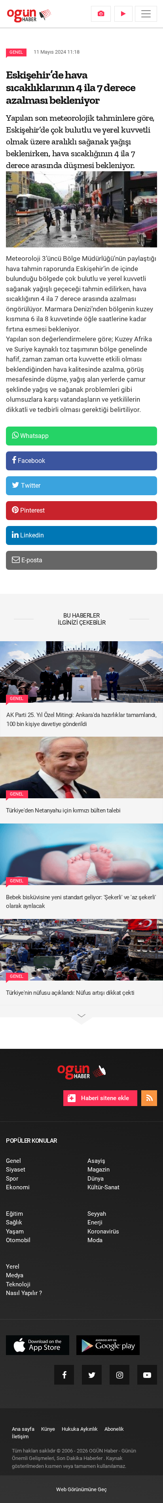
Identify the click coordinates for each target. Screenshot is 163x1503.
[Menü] (146, 14)
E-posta (31, 560)
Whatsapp (34, 436)
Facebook (30, 460)
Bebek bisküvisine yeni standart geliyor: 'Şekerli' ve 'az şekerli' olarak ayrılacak (81, 902)
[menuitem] (101, 14)
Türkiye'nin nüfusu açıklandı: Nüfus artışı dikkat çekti (70, 992)
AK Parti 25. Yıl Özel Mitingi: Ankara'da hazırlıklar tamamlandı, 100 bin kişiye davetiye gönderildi (81, 719)
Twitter (29, 485)
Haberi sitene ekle (104, 1098)
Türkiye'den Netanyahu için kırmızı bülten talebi (63, 810)
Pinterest (32, 510)
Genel (16, 52)
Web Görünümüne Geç (81, 1489)
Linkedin (31, 535)
